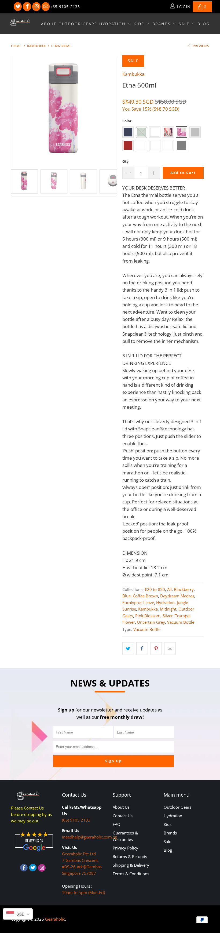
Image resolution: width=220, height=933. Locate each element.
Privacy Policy (125, 848)
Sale (185, 23)
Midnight (168, 609)
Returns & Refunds (130, 856)
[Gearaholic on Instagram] (36, 6)
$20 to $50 (155, 589)
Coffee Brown (145, 595)
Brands (162, 23)
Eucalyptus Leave (138, 602)
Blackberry (184, 589)
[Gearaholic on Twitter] (18, 6)
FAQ (116, 824)
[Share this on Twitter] (128, 648)
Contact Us (123, 815)
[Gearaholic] (20, 22)
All (169, 589)
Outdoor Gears (77, 23)
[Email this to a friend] (170, 648)
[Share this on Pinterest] (156, 648)
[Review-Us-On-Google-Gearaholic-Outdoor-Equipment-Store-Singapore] (34, 852)
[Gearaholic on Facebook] (27, 6)
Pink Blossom (147, 615)
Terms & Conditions (131, 873)
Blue (126, 595)
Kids (140, 23)
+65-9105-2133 (65, 6)
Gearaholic (55, 919)
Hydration (113, 23)
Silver (168, 615)
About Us (121, 807)
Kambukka (133, 74)
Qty (125, 161)
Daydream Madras (177, 595)
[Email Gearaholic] (46, 6)
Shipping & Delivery (131, 865)
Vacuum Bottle (180, 622)
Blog (203, 23)
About (48, 23)
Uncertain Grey (151, 622)
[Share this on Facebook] (142, 648)
